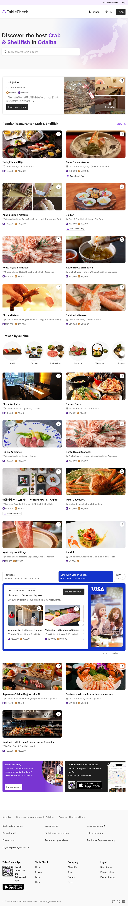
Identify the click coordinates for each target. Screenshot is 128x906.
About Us (72, 867)
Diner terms (106, 867)
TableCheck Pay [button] (77, 176)
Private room (8, 840)
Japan (96, 11)
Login (121, 11)
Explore (39, 872)
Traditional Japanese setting (101, 840)
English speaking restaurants (16, 847)
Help (124, 2)
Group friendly (9, 833)
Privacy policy (107, 872)
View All (121, 123)
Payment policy (107, 877)
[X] (119, 902)
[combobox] (41, 52)
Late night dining (95, 833)
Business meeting (96, 825)
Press (70, 882)
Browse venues (13, 787)
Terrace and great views (56, 840)
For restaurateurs (110, 2)
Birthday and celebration (57, 833)
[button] (19, 166)
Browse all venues (74, 591)
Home (38, 867)
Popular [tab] (6, 817)
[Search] (5, 52)
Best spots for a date (12, 825)
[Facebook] (124, 902)
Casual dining (51, 825)
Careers (71, 877)
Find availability (17, 107)
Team (70, 872)
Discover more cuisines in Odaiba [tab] (35, 817)
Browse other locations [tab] (72, 817)
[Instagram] (114, 902)
